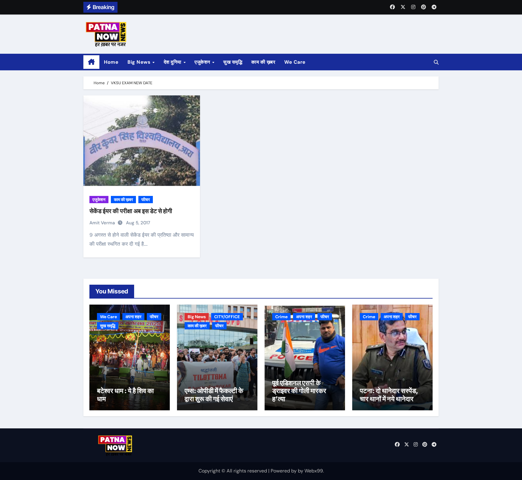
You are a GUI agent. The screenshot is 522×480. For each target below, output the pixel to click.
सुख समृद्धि (232, 62)
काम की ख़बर (263, 62)
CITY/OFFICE (227, 316)
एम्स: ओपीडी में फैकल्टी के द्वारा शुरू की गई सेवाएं (214, 394)
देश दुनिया (173, 62)
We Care (295, 62)
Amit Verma (102, 223)
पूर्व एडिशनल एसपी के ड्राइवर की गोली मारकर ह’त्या (299, 391)
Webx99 (313, 471)
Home (111, 62)
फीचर (145, 199)
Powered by (284, 471)
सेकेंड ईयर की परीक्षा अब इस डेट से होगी (130, 211)
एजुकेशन (203, 62)
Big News (139, 62)
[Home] (91, 62)
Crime (281, 316)
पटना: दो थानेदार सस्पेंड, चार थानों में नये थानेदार (389, 394)
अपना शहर (133, 316)
